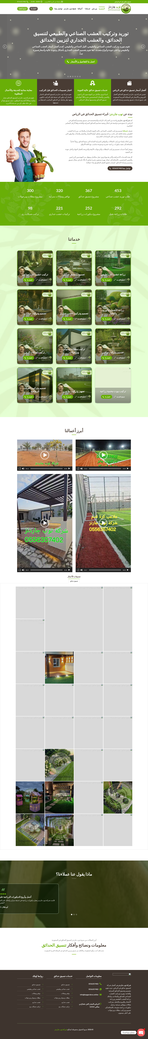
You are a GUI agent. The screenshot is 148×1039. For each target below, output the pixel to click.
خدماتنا (87, 9)
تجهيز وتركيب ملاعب (74, 391)
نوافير (68, 993)
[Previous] (143, 46)
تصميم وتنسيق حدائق (74, 274)
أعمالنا (80, 9)
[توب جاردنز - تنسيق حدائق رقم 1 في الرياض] (119, 9)
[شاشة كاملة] (78, 468)
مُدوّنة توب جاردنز (70, 9)
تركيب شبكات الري (35, 352)
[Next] (5, 46)
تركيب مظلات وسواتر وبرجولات (74, 350)
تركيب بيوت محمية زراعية (113, 391)
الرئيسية (102, 9)
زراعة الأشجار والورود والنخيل (113, 311)
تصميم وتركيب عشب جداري (74, 313)
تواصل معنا (58, 9)
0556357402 (93, 984)
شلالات (63, 993)
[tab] (74, 581)
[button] (51, 8)
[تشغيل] (128, 468)
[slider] (105, 468)
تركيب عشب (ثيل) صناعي (35, 274)
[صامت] (81, 468)
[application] (103, 455)
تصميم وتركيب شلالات (35, 313)
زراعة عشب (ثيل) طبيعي (113, 274)
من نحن (94, 9)
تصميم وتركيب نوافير (113, 352)
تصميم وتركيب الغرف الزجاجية (35, 389)
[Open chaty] (141, 1032)
